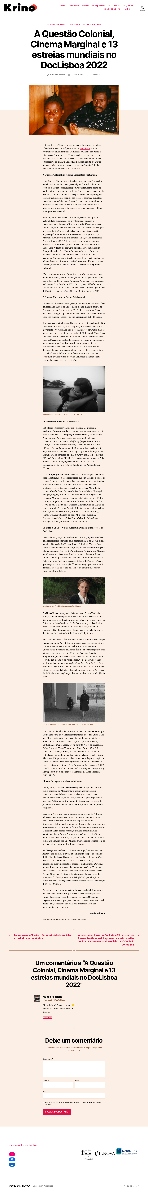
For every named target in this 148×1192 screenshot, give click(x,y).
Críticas (61, 5)
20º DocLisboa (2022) (57, 24)
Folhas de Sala (113, 5)
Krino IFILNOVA (23, 1186)
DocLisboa (85, 148)
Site (44, 1091)
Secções (126, 5)
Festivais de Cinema (111, 9)
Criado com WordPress (43, 1186)
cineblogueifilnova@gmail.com (23, 1145)
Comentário (48, 1059)
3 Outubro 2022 (77, 75)
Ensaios (85, 5)
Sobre (127, 9)
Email (78, 1081)
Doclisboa (74, 24)
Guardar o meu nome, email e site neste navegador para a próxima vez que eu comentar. (73, 1103)
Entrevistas (74, 5)
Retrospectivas (98, 5)
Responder (47, 1018)
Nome (46, 1081)
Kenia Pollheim (59, 75)
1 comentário (95, 75)
